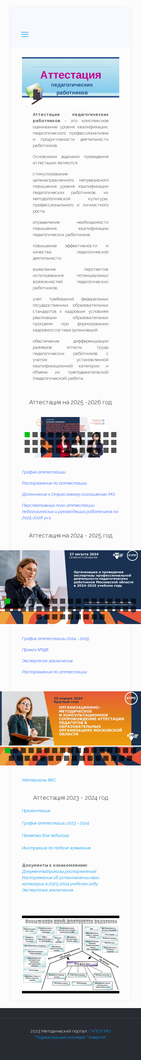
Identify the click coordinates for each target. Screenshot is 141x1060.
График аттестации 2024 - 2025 (55, 638)
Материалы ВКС (39, 780)
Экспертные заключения (47, 890)
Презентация (36, 810)
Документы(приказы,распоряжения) (59, 871)
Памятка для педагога (45, 835)
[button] (27, 434)
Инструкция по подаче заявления (56, 847)
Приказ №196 (35, 649)
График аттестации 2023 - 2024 (55, 823)
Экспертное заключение (47, 660)
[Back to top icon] (127, 1046)
